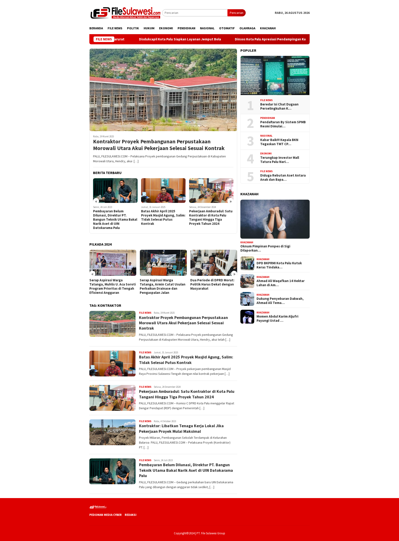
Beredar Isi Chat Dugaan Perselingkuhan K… (279, 106)
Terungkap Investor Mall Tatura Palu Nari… (279, 160)
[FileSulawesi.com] (125, 12)
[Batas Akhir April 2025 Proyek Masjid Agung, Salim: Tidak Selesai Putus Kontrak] (163, 190)
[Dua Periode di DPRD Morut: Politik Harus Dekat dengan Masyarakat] (213, 263)
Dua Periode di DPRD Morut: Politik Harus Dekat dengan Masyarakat (212, 284)
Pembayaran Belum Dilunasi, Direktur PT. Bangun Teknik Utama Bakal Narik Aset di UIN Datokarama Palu (115, 219)
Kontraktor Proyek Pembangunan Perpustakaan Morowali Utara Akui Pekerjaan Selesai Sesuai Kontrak (159, 145)
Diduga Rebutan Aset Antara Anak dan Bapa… (283, 177)
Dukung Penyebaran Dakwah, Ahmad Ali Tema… (280, 301)
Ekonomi (266, 153)
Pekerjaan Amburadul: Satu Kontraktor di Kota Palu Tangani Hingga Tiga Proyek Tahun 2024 (211, 217)
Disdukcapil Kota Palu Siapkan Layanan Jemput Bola (157, 39)
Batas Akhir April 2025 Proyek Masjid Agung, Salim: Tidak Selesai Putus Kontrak (163, 217)
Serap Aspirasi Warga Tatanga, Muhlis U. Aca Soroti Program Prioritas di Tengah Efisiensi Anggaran (112, 286)
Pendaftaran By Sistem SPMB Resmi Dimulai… (283, 124)
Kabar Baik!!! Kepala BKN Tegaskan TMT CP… (279, 142)
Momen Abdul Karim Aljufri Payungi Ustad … (277, 318)
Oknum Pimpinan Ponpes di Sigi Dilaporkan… (265, 248)
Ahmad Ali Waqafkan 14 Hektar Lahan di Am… (281, 283)
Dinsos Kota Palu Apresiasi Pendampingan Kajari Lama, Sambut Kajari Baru (270, 39)
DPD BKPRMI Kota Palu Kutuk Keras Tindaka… (279, 265)
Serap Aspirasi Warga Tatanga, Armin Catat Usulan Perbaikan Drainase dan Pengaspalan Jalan (162, 286)
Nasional (266, 135)
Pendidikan (267, 118)
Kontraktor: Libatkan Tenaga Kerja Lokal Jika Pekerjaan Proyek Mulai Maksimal (181, 428)
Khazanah (246, 242)
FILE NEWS (145, 312)
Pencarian (236, 13)
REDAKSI (130, 515)
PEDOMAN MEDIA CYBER (105, 515)
